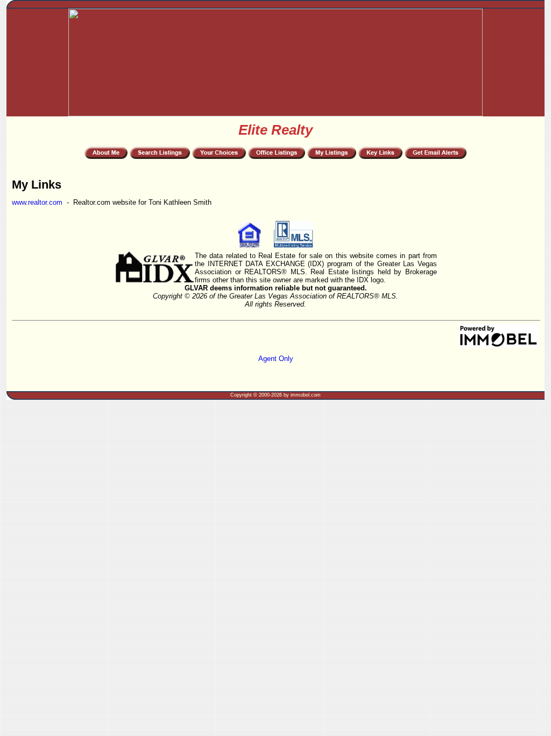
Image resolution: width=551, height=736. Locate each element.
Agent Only (275, 359)
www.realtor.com (37, 202)
